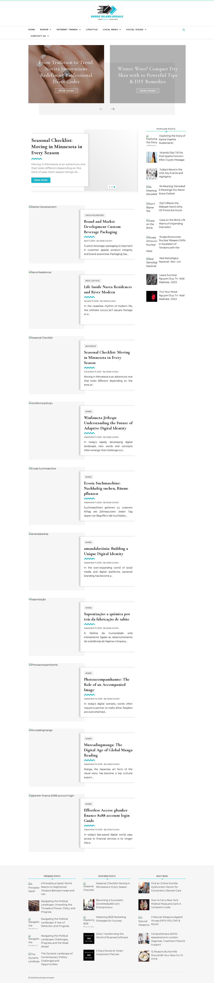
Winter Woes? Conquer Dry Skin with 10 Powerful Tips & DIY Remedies (148, 75)
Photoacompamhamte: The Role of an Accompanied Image (107, 684)
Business (91, 346)
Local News (110, 29)
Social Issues (134, 29)
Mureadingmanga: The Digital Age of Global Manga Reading (108, 750)
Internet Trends (67, 29)
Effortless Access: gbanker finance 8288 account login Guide (107, 815)
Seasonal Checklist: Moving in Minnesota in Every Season (56, 146)
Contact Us (38, 36)
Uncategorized (95, 215)
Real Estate (93, 281)
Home (31, 29)
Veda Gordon (106, 241)
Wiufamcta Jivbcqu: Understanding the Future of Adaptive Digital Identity (108, 423)
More (89, 412)
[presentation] (101, 109)
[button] (109, 187)
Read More (66, 91)
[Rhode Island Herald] (107, 13)
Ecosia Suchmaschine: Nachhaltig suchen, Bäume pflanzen (106, 488)
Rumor (44, 29)
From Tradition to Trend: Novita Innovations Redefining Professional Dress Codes (66, 72)
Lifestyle (92, 29)
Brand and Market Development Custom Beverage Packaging (102, 226)
